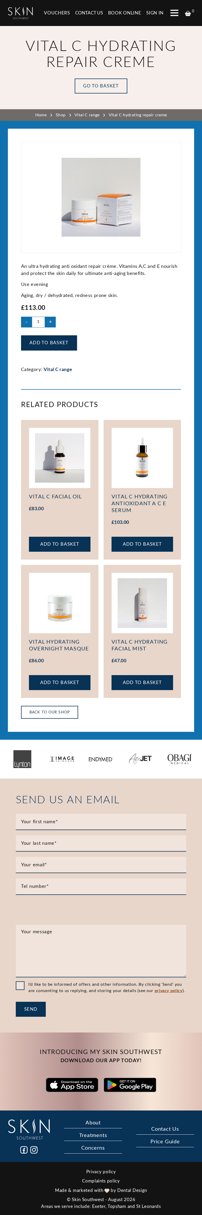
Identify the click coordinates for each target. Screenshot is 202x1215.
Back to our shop (49, 712)
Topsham (117, 1206)
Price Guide (165, 1141)
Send (30, 1009)
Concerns (93, 1148)
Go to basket (101, 86)
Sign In (155, 13)
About (93, 1122)
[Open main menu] (174, 13)
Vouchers (57, 13)
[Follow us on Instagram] (34, 1150)
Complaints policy (101, 1181)
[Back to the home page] (20, 13)
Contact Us (89, 13)
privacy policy (169, 991)
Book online (124, 13)
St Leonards (148, 1206)
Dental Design (132, 1190)
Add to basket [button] (59, 544)
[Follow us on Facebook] (24, 1150)
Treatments (93, 1135)
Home (41, 115)
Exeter (98, 1206)
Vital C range (87, 115)
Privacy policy (101, 1172)
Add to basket (49, 343)
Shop (60, 115)
